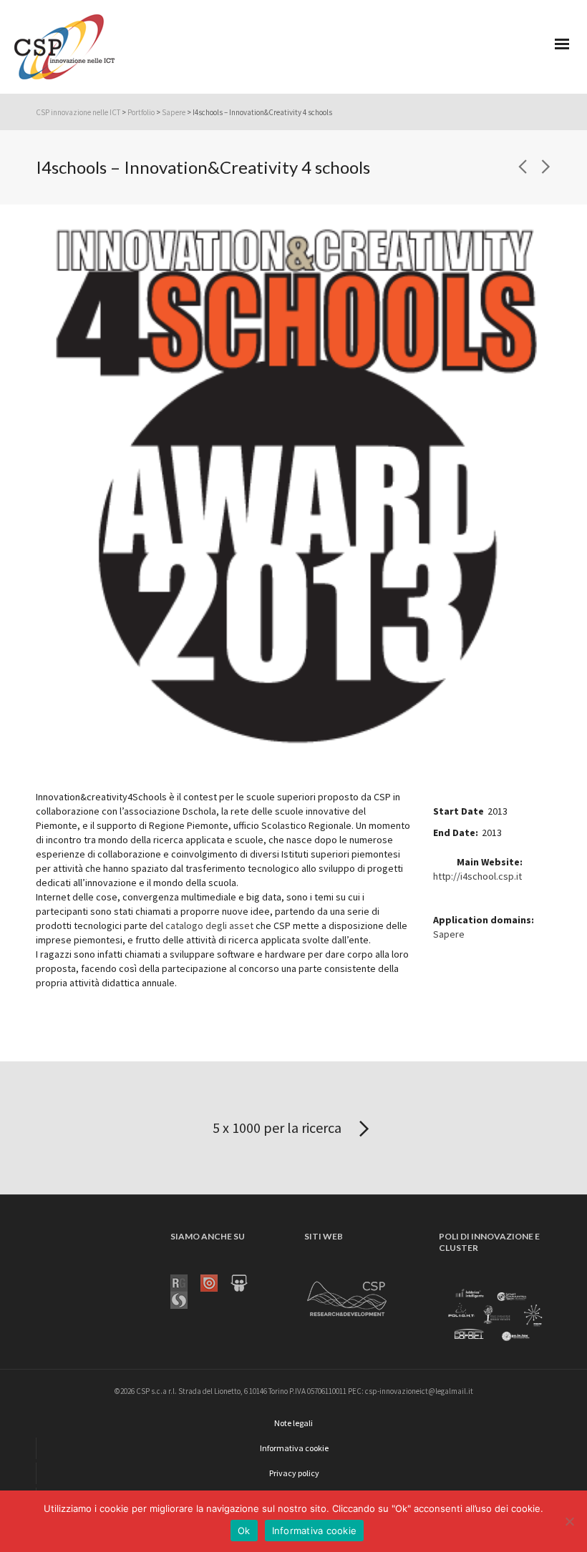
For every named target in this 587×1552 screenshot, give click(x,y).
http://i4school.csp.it (477, 876)
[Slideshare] (246, 1281)
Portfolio (141, 112)
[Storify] (185, 1298)
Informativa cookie (314, 1530)
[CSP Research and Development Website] (347, 1296)
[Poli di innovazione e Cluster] (495, 1316)
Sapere (173, 112)
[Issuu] (215, 1281)
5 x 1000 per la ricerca (278, 1127)
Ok (244, 1530)
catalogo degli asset (209, 925)
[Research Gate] (185, 1281)
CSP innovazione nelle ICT (78, 112)
